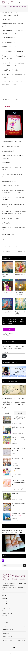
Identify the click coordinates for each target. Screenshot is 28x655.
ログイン (9, 329)
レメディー (5, 626)
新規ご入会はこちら (8, 335)
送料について (4, 615)
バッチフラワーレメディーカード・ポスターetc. (13, 640)
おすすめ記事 (20, 413)
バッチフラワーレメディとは (8, 606)
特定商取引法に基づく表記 (7, 613)
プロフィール (4, 610)
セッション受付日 (5, 603)
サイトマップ (4, 601)
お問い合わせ (4, 598)
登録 (4, 356)
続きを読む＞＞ (5, 408)
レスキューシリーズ (7, 636)
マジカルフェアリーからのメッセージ (13, 12)
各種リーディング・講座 (8, 629)
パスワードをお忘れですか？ (10, 333)
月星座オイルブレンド (8, 633)
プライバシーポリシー (6, 608)
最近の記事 (7, 413)
